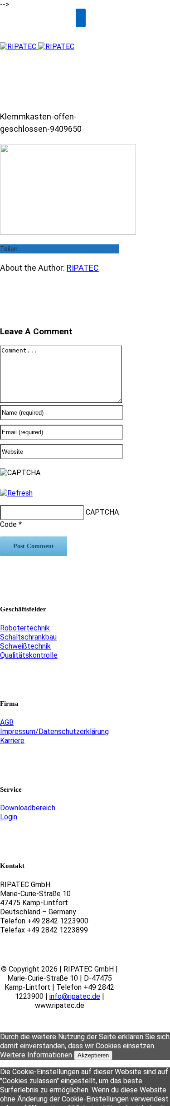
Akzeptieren (93, 1055)
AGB (7, 722)
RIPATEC (83, 268)
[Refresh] (16, 493)
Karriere (12, 740)
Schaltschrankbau (28, 637)
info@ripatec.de (74, 996)
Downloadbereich (27, 807)
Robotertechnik (25, 628)
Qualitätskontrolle (29, 655)
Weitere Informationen (36, 1055)
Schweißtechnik (25, 646)
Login (8, 817)
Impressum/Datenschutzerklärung (54, 731)
